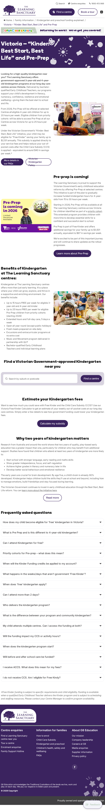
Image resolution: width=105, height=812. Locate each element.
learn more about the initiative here (39, 490)
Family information (24, 20)
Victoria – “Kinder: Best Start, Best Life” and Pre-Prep (30, 24)
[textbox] (42, 378)
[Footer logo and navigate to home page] (18, 715)
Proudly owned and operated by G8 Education (80, 800)
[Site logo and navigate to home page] (22, 10)
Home (9, 20)
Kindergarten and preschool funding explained (60, 20)
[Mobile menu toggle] (102, 12)
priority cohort (95, 211)
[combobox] (40, 378)
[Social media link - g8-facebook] (74, 767)
